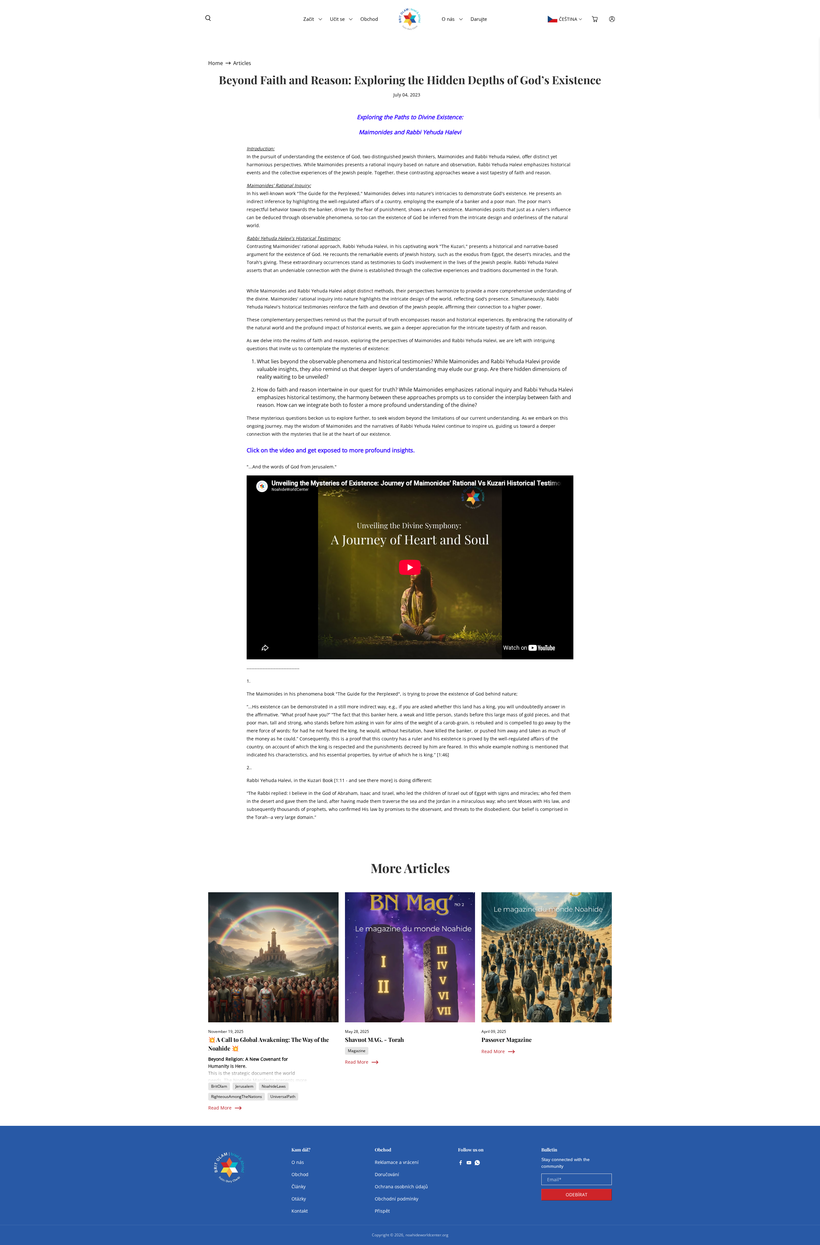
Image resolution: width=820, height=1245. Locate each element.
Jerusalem (244, 1086)
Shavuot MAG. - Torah (374, 1039)
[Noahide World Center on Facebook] (460, 1163)
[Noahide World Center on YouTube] (469, 1163)
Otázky (298, 1199)
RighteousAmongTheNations (236, 1096)
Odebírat (576, 1194)
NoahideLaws (274, 1086)
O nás (448, 19)
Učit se (337, 19)
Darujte (479, 19)
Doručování (387, 1174)
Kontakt (299, 1211)
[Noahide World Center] (229, 1170)
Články (298, 1186)
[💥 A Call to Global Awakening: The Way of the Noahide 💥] (273, 957)
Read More (220, 1108)
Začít (308, 19)
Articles (242, 63)
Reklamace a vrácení (397, 1162)
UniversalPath (282, 1096)
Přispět (382, 1211)
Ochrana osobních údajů (401, 1186)
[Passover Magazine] (546, 957)
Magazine (356, 1050)
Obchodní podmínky (396, 1199)
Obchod (369, 19)
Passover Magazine (506, 1039)
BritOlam (219, 1086)
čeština (568, 19)
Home (215, 63)
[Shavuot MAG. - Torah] (410, 957)
